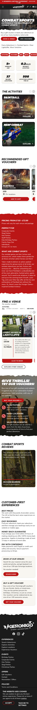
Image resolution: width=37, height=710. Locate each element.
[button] (30, 91)
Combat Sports (22, 45)
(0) (35, 7)
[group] (18, 107)
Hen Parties (6, 662)
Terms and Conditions (10, 687)
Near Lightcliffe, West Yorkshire (17, 46)
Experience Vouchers (9, 650)
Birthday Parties (8, 657)
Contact (4, 677)
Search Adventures (9, 642)
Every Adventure (9, 45)
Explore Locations (8, 647)
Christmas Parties (8, 667)
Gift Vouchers (7, 675)
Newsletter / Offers (9, 679)
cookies (24, 698)
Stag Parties (6, 664)
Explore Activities (8, 645)
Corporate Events (8, 660)
